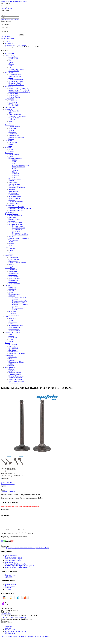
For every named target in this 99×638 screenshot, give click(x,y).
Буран (10, 113)
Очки (10, 358)
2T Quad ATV (13, 100)
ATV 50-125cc (13, 102)
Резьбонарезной (14, 191)
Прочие (14, 310)
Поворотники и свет (15, 378)
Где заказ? (45, 636)
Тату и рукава (13, 240)
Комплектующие (14, 278)
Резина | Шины (10, 268)
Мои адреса (8, 626)
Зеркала (11, 290)
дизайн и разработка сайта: (14, 617)
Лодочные (8, 147)
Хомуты (15, 170)
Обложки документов (16, 224)
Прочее (14, 177)
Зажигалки (12, 217)
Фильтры (12, 264)
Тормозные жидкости (16, 325)
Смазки (11, 323)
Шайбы (14, 172)
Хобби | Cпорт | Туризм (12, 332)
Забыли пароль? (6, 36)
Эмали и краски (14, 329)
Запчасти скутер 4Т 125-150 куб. (19, 92)
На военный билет (18, 228)
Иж (10, 60)
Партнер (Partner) (14, 135)
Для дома (12, 371)
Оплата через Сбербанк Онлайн (15, 564)
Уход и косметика (14, 327)
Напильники (13, 182)
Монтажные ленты (15, 179)
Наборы (11, 181)
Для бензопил (9, 125)
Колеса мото (13, 271)
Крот (10, 146)
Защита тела (13, 357)
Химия (7, 316)
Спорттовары (13, 337)
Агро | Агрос (13, 142)
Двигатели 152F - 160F (16, 207)
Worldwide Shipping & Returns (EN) (16, 567)
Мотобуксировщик (15, 114)
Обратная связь (6, 614)
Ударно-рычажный (15, 198)
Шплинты (15, 175)
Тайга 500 (12, 119)
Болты (14, 160)
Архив (11, 254)
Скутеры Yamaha (14, 97)
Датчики (11, 369)
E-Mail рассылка (10, 633)
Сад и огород (13, 193)
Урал (10, 65)
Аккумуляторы (13, 257)
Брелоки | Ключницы (15, 215)
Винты (14, 161)
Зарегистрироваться (7, 38)
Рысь (10, 121)
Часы (10, 245)
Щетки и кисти (14, 203)
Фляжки (11, 243)
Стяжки (14, 168)
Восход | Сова (13, 57)
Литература (12, 249)
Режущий (12, 189)
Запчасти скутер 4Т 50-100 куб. (19, 90)
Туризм (11, 339)
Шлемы (7, 343)
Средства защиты (14, 194)
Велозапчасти (9, 53)
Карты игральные (14, 219)
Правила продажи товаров (13, 557)
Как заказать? (21, 636)
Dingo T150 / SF (14, 118)
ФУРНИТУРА (13, 351)
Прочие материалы (15, 330)
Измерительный (14, 154)
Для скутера (9, 86)
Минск (11, 62)
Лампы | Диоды (14, 259)
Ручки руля (12, 313)
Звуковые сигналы (15, 372)
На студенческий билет (20, 235)
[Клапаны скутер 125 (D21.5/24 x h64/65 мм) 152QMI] (32, 454)
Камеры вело (13, 275)
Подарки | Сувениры (11, 214)
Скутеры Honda (14, 93)
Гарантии (30, 636)
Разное (7, 247)
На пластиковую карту (19, 233)
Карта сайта (8, 577)
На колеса (15, 306)
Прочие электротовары (16, 381)
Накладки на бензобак (19, 301)
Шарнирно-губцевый (16, 201)
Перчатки (12, 360)
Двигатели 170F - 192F (16, 210)
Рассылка (8, 589)
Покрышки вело (14, 276)
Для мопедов (9, 72)
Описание (4, 491)
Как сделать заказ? (11, 555)
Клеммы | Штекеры (15, 374)
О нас (3, 636)
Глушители (12, 287)
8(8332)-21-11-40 (6, 8)
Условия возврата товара (13, 560)
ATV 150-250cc (13, 104)
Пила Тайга (12, 130)
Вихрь (11, 149)
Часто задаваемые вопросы (13, 559)
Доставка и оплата (11, 562)
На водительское (17, 226)
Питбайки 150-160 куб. (16, 85)
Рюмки (11, 236)
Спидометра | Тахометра (20, 304)
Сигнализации (13, 383)
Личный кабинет (10, 584)
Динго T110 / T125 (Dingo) (17, 116)
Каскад (11, 144)
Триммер (11, 139)
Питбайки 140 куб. (15, 83)
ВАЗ (10, 252)
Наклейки (12, 296)
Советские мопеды (15, 76)
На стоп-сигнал (17, 308)
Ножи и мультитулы (15, 222)
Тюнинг (7, 285)
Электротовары (10, 367)
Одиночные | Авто (18, 303)
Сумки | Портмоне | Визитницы (19, 238)
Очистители (13, 322)
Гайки (14, 163)
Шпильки (15, 174)
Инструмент (9, 153)
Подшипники (13, 261)
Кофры (11, 292)
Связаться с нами (10, 575)
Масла (11, 320)
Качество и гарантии (8, 483)
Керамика (12, 221)
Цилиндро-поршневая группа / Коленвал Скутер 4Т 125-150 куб (27, 548)
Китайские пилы (14, 126)
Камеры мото (13, 269)
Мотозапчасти (9, 55)
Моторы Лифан (10, 205)
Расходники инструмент (17, 187)
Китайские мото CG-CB (16, 69)
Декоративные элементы (20, 165)
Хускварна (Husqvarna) (16, 137)
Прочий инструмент (15, 186)
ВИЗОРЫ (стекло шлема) (17, 353)
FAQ (40, 636)
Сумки (11, 364)
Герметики (12, 318)
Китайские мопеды (15, 74)
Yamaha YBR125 (14, 71)
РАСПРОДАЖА (10, 107)
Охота (10, 334)
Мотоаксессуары (14, 294)
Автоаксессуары (14, 315)
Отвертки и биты (14, 184)
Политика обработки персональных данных (19, 566)
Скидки (36, 636)
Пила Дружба (13, 128)
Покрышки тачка (14, 283)
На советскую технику (19, 297)
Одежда (11, 365)
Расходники (8, 255)
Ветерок (11, 151)
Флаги (11, 242)
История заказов (10, 586)
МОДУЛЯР (12, 350)
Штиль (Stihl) (13, 133)
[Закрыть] (1, 5)
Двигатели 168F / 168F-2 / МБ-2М (20, 208)
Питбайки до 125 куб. (16, 81)
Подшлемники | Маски (16, 362)
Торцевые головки (15, 196)
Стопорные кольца (18, 167)
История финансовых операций (15, 631)
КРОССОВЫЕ (13, 348)
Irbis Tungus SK (14, 111)
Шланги (11, 266)
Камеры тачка (13, 280)
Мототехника (9, 212)
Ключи (11, 156)
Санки (11, 341)
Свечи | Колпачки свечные (17, 262)
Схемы (11, 250)
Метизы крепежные (15, 158)
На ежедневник (17, 229)
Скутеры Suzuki (14, 95)
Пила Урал (12, 132)
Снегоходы (8, 109)
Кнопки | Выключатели (16, 376)
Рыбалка (11, 336)
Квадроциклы (9, 99)
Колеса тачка (13, 282)
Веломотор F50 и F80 (16, 79)
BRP (10, 123)
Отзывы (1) (11, 491)
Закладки (8, 588)
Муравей (11, 64)
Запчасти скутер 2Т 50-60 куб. (18, 88)
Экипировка (9, 355)
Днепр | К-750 (13, 58)
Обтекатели (12, 311)
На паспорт (16, 231)
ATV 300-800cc (13, 106)
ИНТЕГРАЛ (13, 346)
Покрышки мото (14, 273)
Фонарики (12, 200)
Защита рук (12, 289)
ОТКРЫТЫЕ (13, 344)
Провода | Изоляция (15, 379)
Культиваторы (9, 140)
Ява (10, 67)
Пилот (11, 78)
